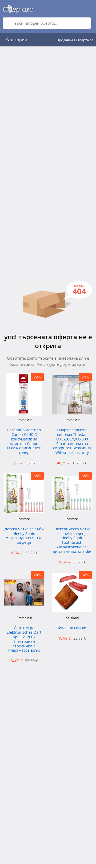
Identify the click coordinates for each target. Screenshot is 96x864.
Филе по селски (72, 628)
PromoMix (24, 420)
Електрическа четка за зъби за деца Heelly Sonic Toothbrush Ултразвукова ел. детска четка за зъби (72, 540)
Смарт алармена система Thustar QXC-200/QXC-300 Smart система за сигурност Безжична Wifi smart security (72, 441)
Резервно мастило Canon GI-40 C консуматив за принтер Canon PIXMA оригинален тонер (24, 441)
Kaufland (72, 618)
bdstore (24, 519)
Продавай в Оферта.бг (75, 40)
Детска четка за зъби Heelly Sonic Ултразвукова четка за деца (24, 536)
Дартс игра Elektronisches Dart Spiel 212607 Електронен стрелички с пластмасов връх (24, 639)
